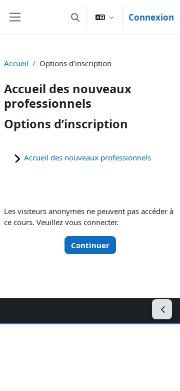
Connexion (151, 17)
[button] (75, 17)
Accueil (16, 63)
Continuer (90, 245)
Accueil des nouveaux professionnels (87, 157)
